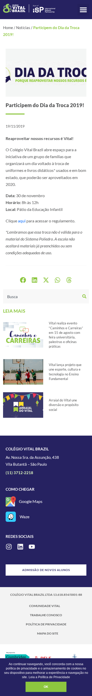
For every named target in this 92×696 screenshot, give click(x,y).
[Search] (85, 296)
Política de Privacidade (46, 624)
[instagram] (9, 546)
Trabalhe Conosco (46, 615)
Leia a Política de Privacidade (49, 677)
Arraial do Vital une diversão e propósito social (63, 404)
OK (46, 687)
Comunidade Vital (44, 606)
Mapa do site (47, 633)
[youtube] (32, 546)
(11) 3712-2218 (19, 472)
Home (8, 27)
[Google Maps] (11, 501)
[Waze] (11, 517)
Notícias (23, 27)
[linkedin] (20, 546)
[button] (83, 9)
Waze (24, 516)
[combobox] (42, 296)
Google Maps (30, 501)
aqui (22, 220)
